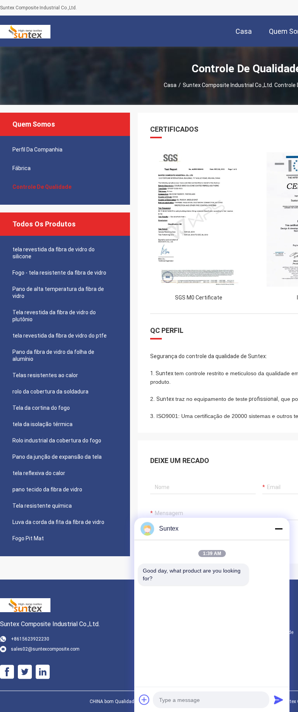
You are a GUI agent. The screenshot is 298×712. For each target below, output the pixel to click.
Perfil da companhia (37, 149)
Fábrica (21, 168)
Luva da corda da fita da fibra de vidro (58, 522)
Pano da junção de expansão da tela (57, 457)
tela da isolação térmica (42, 424)
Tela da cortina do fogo (41, 408)
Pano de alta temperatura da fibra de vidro (58, 292)
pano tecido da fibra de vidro (47, 489)
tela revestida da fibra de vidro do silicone (53, 252)
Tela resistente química (42, 506)
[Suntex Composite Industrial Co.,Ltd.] (25, 31)
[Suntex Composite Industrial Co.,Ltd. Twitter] (25, 672)
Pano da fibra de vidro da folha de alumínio (53, 355)
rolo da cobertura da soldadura (50, 391)
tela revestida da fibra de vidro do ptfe (59, 335)
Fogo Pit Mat (28, 538)
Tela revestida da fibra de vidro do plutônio (54, 315)
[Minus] (278, 528)
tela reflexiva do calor (38, 473)
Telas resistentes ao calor (45, 375)
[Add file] (144, 699)
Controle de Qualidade (41, 187)
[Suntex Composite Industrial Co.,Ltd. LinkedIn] (43, 672)
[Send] (278, 699)
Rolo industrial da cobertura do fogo (56, 440)
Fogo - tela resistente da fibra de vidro (59, 273)
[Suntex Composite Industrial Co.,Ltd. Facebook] (7, 672)
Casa (170, 85)
